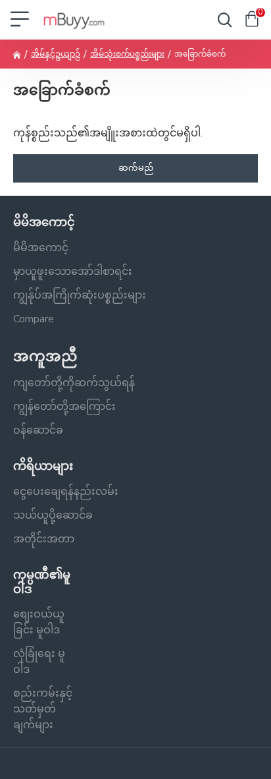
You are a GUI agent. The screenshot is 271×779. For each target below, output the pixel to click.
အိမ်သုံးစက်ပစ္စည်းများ (127, 54)
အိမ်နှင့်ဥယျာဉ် (55, 54)
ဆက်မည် (135, 168)
